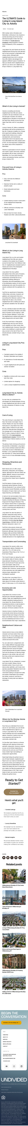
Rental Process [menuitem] (7, 1044)
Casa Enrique (6, 522)
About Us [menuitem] (5, 1037)
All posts (4, 11)
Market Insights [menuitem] (7, 1041)
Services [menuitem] (5, 1039)
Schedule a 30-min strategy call (10, 1022)
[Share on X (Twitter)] (11, 857)
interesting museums (10, 498)
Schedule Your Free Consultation (14, 792)
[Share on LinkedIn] (7, 857)
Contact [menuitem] (5, 1046)
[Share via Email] (20, 857)
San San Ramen (18, 520)
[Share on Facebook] (3, 857)
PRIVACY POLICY (4, 1089)
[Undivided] (14, 1081)
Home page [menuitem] (5, 1034)
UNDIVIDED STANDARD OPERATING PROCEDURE (12, 1092)
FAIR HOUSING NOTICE (6, 1087)
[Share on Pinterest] (16, 857)
